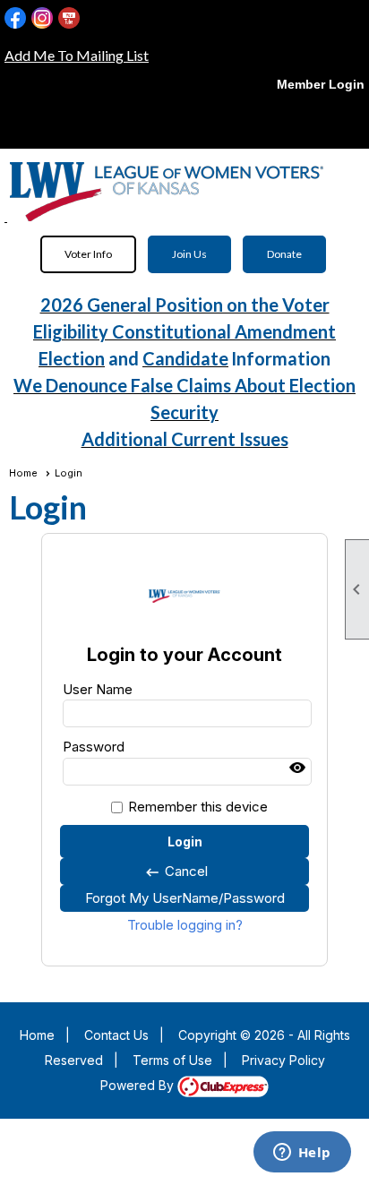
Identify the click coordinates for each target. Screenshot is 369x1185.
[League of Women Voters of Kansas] (5, 215)
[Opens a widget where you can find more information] (302, 1153)
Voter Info (88, 254)
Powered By (138, 1085)
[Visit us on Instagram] (42, 18)
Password (93, 746)
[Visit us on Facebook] (15, 18)
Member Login (321, 84)
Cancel (176, 871)
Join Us (189, 254)
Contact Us (116, 1035)
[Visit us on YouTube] (69, 18)
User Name (98, 689)
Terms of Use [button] (172, 1060)
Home (23, 473)
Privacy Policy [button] (283, 1060)
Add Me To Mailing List (76, 55)
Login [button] (184, 841)
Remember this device (198, 806)
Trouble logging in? (185, 924)
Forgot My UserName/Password (185, 897)
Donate (284, 254)
